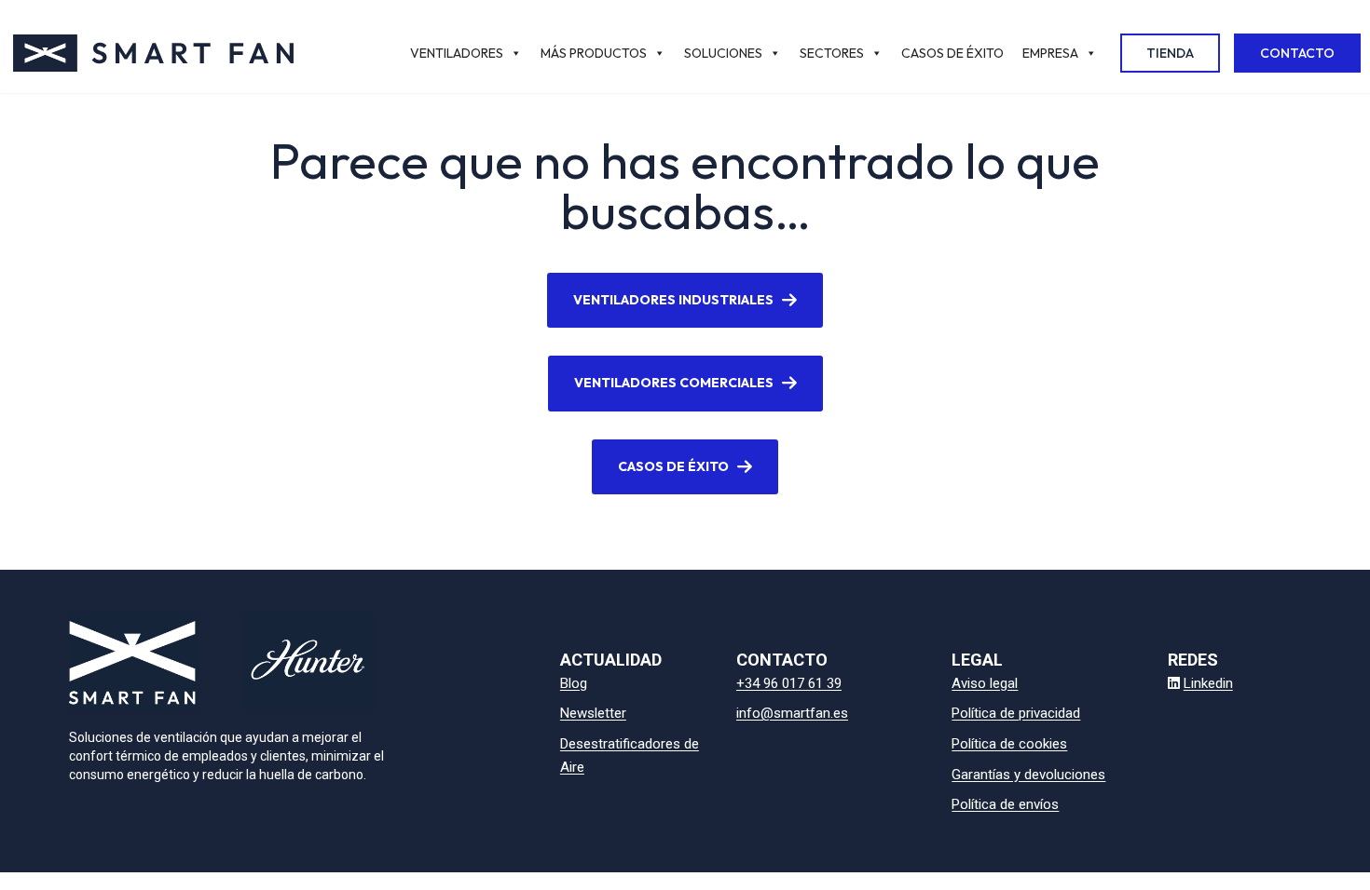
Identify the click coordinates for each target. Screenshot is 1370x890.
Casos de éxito (952, 53)
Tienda (1170, 53)
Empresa (1050, 53)
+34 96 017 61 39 (789, 683)
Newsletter (593, 713)
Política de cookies (1009, 743)
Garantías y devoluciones (1028, 774)
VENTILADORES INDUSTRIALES (673, 299)
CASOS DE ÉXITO (673, 466)
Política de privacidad (1016, 713)
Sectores (832, 53)
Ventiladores (456, 53)
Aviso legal (985, 683)
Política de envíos (1005, 804)
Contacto (1297, 53)
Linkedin (1208, 683)
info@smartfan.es (792, 713)
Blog (573, 683)
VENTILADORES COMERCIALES (674, 382)
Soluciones (723, 53)
